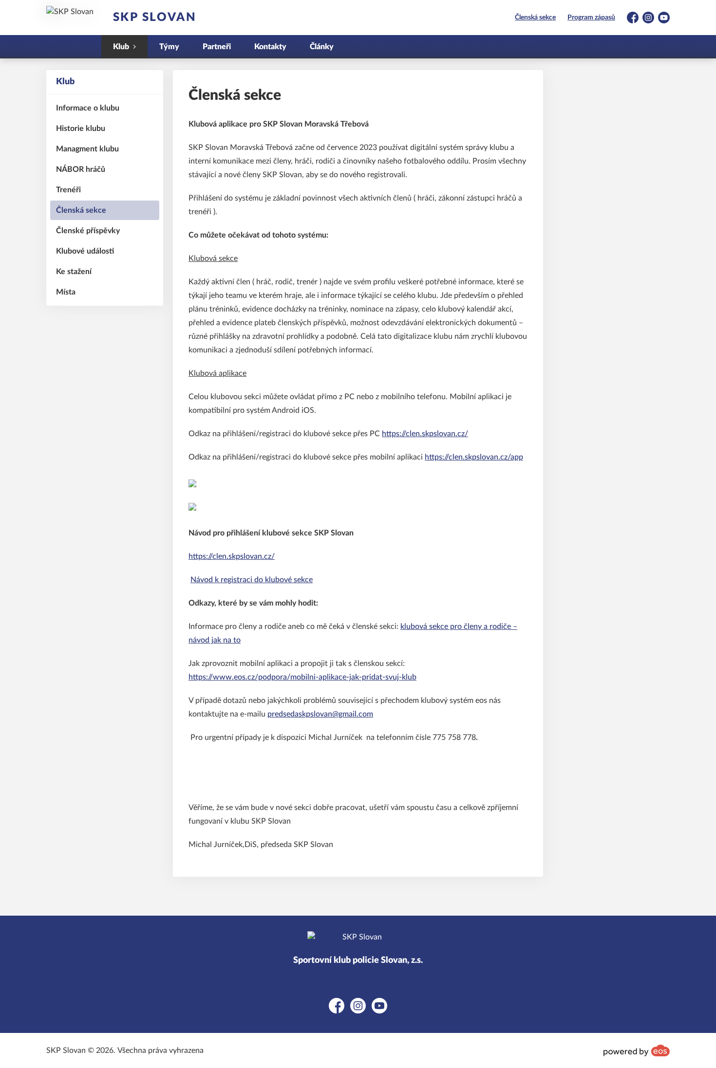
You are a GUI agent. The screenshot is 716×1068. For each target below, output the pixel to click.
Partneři (217, 47)
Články (322, 47)
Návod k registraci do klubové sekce (251, 580)
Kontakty (270, 47)
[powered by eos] (636, 1050)
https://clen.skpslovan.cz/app (474, 457)
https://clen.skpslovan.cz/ (425, 434)
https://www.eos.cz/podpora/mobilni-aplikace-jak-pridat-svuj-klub (302, 677)
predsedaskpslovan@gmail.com (320, 714)
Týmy (169, 47)
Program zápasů (591, 17)
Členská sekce (535, 17)
